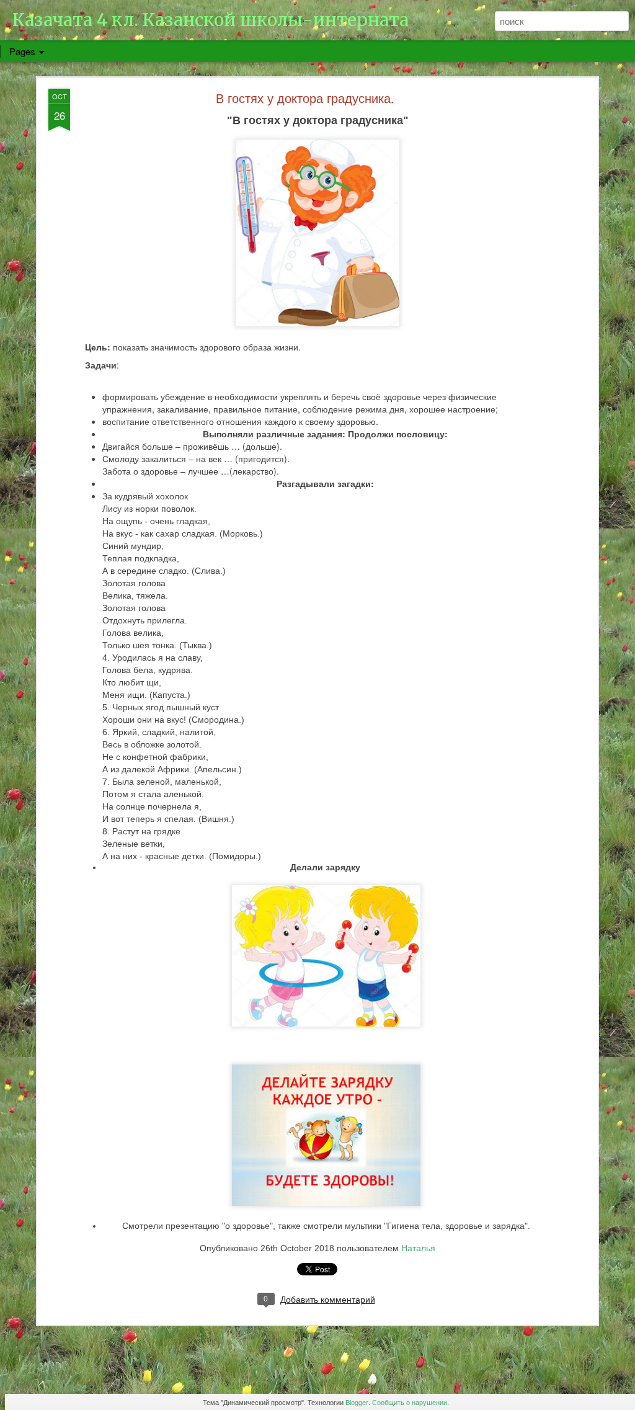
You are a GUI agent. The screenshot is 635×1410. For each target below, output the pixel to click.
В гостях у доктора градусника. (305, 98)
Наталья (418, 1247)
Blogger (356, 1402)
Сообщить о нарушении (409, 1402)
